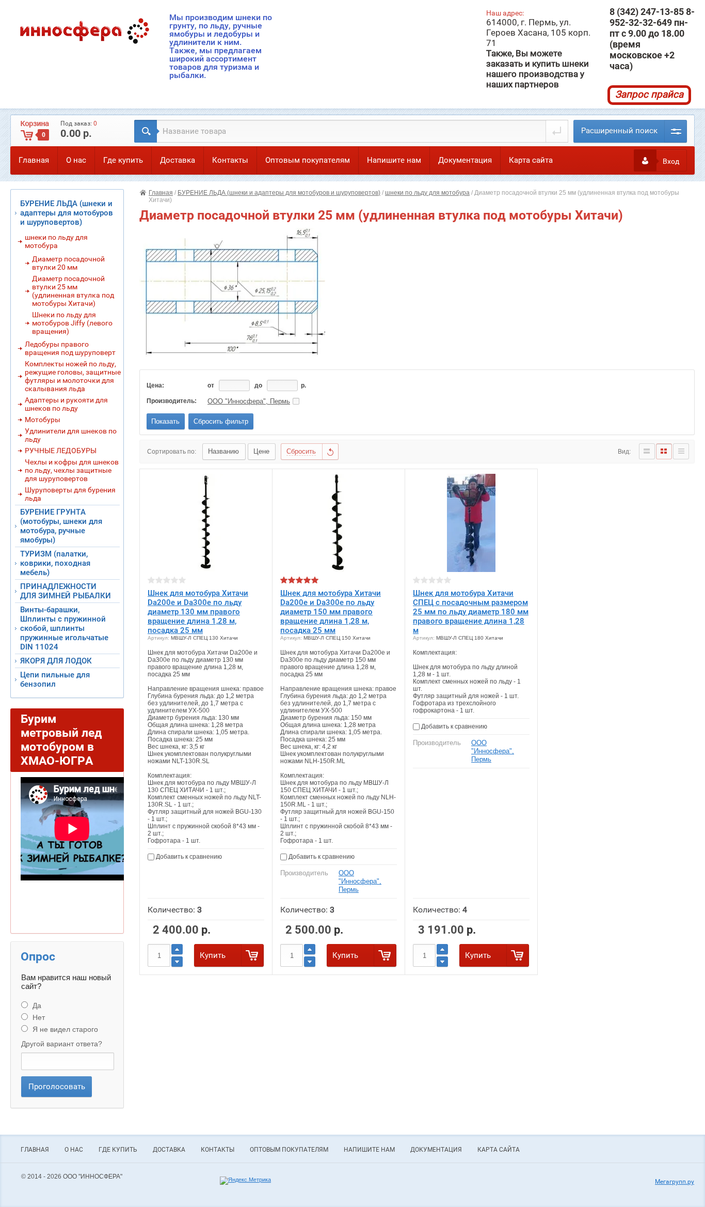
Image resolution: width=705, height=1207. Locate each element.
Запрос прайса (649, 94)
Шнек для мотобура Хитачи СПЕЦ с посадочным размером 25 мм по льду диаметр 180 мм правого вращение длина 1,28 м (470, 612)
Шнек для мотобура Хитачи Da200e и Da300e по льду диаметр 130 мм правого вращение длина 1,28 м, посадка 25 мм (198, 612)
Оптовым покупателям (307, 160)
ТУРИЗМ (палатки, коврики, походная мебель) (55, 563)
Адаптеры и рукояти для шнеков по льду (66, 404)
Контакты (230, 160)
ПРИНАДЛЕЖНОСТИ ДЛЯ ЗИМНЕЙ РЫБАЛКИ (65, 591)
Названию (223, 451)
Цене (261, 451)
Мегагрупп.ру (674, 1181)
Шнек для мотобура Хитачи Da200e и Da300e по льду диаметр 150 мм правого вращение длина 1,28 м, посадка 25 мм (330, 612)
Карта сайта (531, 160)
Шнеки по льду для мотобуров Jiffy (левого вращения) (72, 323)
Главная (34, 160)
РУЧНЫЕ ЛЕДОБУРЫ (61, 450)
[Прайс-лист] (681, 451)
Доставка (177, 160)
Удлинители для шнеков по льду (71, 435)
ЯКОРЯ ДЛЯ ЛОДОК (56, 661)
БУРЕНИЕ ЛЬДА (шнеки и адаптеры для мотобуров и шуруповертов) (279, 192)
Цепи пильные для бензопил (55, 679)
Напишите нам (394, 160)
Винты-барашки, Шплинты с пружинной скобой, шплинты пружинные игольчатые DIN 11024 (64, 628)
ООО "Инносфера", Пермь (248, 401)
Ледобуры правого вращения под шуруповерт (70, 348)
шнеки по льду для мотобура (427, 192)
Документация (465, 160)
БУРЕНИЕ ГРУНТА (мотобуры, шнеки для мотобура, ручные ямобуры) (61, 526)
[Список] (647, 451)
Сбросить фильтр (221, 421)
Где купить (123, 160)
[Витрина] (664, 451)
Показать (165, 421)
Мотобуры (42, 419)
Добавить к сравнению (188, 856)
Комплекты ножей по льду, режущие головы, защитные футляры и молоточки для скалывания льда (73, 376)
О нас (76, 160)
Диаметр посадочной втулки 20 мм (68, 263)
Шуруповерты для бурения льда (70, 494)
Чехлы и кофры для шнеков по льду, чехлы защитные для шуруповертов (72, 470)
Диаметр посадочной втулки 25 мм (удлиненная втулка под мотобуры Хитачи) (73, 290)
